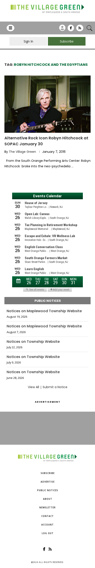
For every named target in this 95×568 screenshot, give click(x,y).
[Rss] (79, 29)
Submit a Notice (55, 387)
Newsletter (47, 507)
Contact (47, 516)
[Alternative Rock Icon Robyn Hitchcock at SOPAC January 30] (47, 104)
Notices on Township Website (33, 341)
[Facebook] (71, 29)
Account (47, 524)
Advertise (48, 481)
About (47, 498)
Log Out (47, 533)
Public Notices (47, 490)
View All (33, 387)
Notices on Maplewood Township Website (44, 311)
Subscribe (48, 473)
